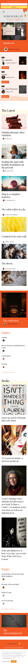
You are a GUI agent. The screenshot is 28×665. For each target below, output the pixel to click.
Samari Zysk (9, 92)
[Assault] (22, 75)
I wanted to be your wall (14, 236)
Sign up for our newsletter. (14, 1)
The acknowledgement (10, 89)
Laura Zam (8, 138)
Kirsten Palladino (13, 49)
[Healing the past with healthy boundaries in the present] (14, 151)
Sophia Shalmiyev (10, 269)
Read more (5, 67)
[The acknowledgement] (22, 89)
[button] (24, 12)
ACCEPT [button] (14, 661)
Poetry (3, 86)
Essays (3, 57)
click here (13, 658)
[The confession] (22, 60)
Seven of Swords (7, 601)
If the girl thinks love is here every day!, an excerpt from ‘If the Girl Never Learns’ (14, 554)
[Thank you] (14, 31)
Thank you (8, 43)
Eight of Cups (6, 592)
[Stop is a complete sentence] (14, 183)
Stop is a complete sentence (11, 195)
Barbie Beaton (10, 77)
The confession (7, 60)
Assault (4, 74)
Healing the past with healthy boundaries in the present (13, 164)
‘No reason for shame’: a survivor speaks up (12, 459)
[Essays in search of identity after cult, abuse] (14, 400)
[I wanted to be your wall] (14, 251)
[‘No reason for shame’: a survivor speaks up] (14, 440)
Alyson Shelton (10, 200)
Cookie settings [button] (6, 661)
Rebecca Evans (9, 242)
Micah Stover (9, 171)
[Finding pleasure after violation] (14, 121)
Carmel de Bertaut (11, 63)
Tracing (4, 364)
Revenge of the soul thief (10, 584)
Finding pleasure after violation (13, 134)
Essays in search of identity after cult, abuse (14, 419)
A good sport (6, 356)
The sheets (7, 263)
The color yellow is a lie (13, 209)
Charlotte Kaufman (11, 214)
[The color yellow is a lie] (14, 224)
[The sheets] (14, 278)
